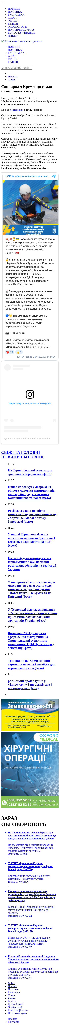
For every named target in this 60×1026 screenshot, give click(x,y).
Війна (11, 983)
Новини (12, 986)
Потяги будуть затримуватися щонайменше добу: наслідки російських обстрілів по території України (32, 563)
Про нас (12, 1018)
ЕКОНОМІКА (16, 14)
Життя (11, 998)
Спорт (11, 995)
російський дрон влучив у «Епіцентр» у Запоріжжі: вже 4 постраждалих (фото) (30, 684)
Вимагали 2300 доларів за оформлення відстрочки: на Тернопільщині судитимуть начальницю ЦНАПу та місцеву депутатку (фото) (31, 640)
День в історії (15, 1004)
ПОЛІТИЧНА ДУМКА (21, 29)
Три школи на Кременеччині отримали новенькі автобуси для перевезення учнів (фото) (31, 664)
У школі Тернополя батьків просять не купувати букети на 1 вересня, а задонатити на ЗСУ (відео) (31, 540)
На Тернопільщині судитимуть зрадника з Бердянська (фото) (30, 472)
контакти (13, 35)
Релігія (12, 1001)
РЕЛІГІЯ (13, 23)
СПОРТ (12, 17)
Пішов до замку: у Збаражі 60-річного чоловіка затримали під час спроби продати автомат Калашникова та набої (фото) (31, 492)
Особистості (15, 1007)
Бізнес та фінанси (18, 1010)
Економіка (14, 992)
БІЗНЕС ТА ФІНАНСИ (21, 32)
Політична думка (18, 1013)
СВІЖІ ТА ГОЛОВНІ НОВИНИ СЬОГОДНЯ (22, 454)
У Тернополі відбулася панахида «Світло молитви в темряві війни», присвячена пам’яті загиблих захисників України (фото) (33, 615)
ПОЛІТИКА (15, 11)
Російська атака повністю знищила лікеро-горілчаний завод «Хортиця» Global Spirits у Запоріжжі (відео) (33, 516)
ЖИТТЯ (12, 20)
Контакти (13, 1021)
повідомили (17, 109)
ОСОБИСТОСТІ (17, 26)
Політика (13, 989)
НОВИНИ (14, 8)
